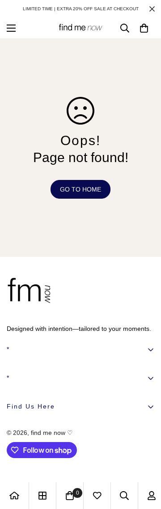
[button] (144, 28)
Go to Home (80, 189)
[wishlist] (97, 495)
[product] (14, 495)
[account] (151, 495)
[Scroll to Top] (145, 462)
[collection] (42, 495)
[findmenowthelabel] (80, 28)
